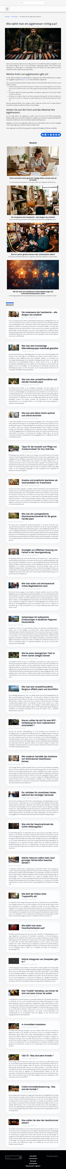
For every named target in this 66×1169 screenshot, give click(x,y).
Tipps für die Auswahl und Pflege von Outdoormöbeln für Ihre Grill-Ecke (39, 448)
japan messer (25, 79)
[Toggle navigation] (7, 9)
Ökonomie (33, 1161)
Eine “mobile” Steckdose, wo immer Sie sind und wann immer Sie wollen (40, 992)
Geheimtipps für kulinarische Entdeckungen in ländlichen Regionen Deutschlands (39, 619)
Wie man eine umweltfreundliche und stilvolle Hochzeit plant (39, 380)
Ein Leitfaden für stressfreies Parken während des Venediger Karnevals (39, 793)
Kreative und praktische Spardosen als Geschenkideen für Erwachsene (40, 481)
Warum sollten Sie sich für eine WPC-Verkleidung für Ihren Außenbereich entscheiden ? (39, 723)
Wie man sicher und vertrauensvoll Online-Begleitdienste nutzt (38, 584)
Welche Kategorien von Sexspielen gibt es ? (40, 960)
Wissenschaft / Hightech (33, 1166)
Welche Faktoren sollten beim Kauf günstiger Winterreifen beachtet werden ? (38, 860)
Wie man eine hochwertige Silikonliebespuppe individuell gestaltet (40, 347)
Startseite (7, 16)
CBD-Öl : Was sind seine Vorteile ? (37, 1055)
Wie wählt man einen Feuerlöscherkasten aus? (33, 926)
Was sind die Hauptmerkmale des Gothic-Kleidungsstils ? (37, 825)
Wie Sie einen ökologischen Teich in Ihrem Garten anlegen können (38, 654)
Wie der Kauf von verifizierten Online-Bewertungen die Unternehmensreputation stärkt (33, 293)
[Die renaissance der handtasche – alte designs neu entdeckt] (33, 200)
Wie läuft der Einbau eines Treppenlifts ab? (34, 895)
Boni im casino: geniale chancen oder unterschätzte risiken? (33, 254)
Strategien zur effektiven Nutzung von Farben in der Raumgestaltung (40, 551)
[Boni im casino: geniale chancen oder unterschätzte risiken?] (33, 237)
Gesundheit (33, 1156)
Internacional (33, 1158)
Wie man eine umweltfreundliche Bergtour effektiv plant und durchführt (40, 688)
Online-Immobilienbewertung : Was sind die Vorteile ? (38, 1088)
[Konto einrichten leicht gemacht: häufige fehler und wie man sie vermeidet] (33, 161)
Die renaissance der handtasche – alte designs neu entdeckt (33, 217)
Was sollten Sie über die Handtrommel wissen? (40, 1121)
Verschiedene (15, 16)
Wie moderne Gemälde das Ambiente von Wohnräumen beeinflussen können (39, 759)
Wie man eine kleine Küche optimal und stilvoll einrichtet (38, 414)
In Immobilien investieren (34, 1024)
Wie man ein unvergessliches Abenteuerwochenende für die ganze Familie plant (39, 516)
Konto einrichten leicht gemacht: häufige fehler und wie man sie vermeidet (33, 179)
